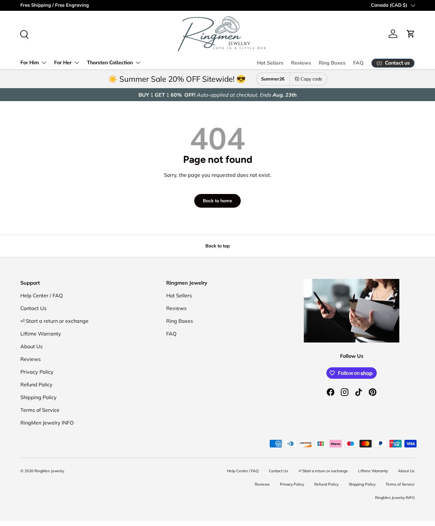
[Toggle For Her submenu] (77, 62)
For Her (63, 62)
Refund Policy (36, 384)
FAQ (358, 62)
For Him (29, 62)
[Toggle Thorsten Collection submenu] (138, 62)
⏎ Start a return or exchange (54, 321)
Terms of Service (40, 410)
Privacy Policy (36, 372)
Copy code (311, 79)
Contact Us (33, 308)
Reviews (301, 62)
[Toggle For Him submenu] (44, 62)
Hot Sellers (270, 62)
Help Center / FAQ (41, 295)
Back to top (217, 246)
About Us (31, 346)
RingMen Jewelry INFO (47, 422)
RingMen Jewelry (49, 470)
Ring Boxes (332, 62)
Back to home (217, 201)
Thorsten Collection (110, 62)
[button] (411, 34)
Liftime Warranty (40, 333)
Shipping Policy (38, 397)
